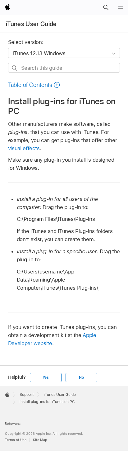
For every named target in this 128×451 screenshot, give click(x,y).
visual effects (24, 148)
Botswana (13, 423)
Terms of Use (15, 440)
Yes (46, 377)
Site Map (40, 440)
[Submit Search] (14, 68)
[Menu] (120, 7)
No (81, 377)
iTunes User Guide (31, 24)
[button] (105, 7)
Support (27, 394)
